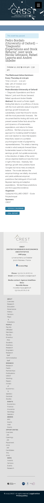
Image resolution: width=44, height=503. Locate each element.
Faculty (8, 327)
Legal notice (34, 494)
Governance (11, 309)
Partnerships (10, 371)
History (9, 312)
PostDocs (9, 345)
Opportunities (12, 430)
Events (10, 401)
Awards (10, 417)
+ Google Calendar (15, 208)
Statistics (10, 414)
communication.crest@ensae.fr (24, 276)
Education (11, 307)
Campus (10, 314)
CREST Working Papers (9, 378)
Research (10, 304)
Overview (10, 301)
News (9, 458)
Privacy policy (22, 496)
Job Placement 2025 (10, 442)
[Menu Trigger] (38, 5)
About (9, 299)
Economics (11, 404)
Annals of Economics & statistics (10, 389)
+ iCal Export (12, 213)
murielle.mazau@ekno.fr (22, 288)
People (9, 324)
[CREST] (22, 11)
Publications (10, 373)
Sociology (10, 412)
